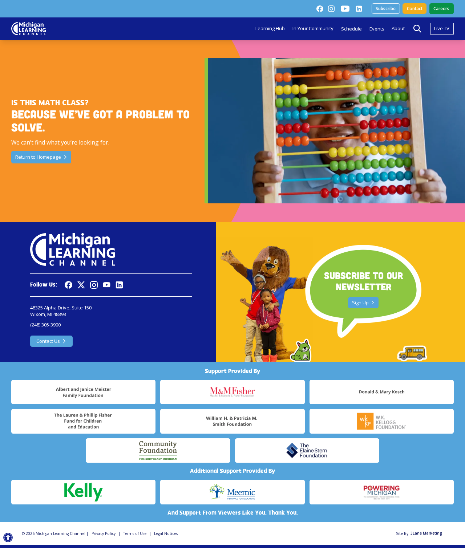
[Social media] (106, 285)
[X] (81, 285)
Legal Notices (166, 533)
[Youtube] (345, 9)
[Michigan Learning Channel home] (28, 28)
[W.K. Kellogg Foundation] (382, 421)
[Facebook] (319, 8)
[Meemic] (232, 492)
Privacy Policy (104, 533)
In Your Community (312, 28)
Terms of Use (134, 533)
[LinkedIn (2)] (359, 8)
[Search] (417, 29)
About (398, 28)
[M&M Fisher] (232, 392)
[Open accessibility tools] (8, 537)
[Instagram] (331, 8)
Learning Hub (270, 28)
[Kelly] (83, 492)
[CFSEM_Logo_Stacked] (158, 450)
